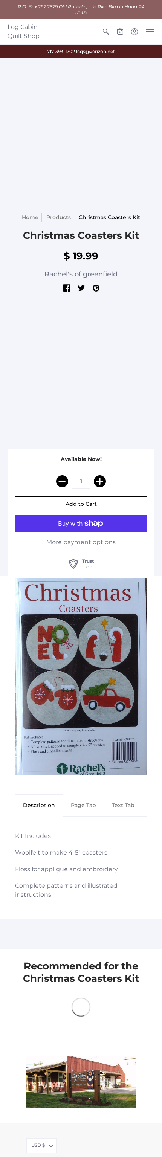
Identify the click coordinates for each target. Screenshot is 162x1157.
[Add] (100, 481)
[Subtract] (62, 481)
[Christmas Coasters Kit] (81, 676)
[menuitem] (106, 31)
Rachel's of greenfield (81, 274)
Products (58, 217)
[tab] (39, 805)
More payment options (81, 542)
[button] (106, 31)
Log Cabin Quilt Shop (24, 31)
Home (30, 217)
